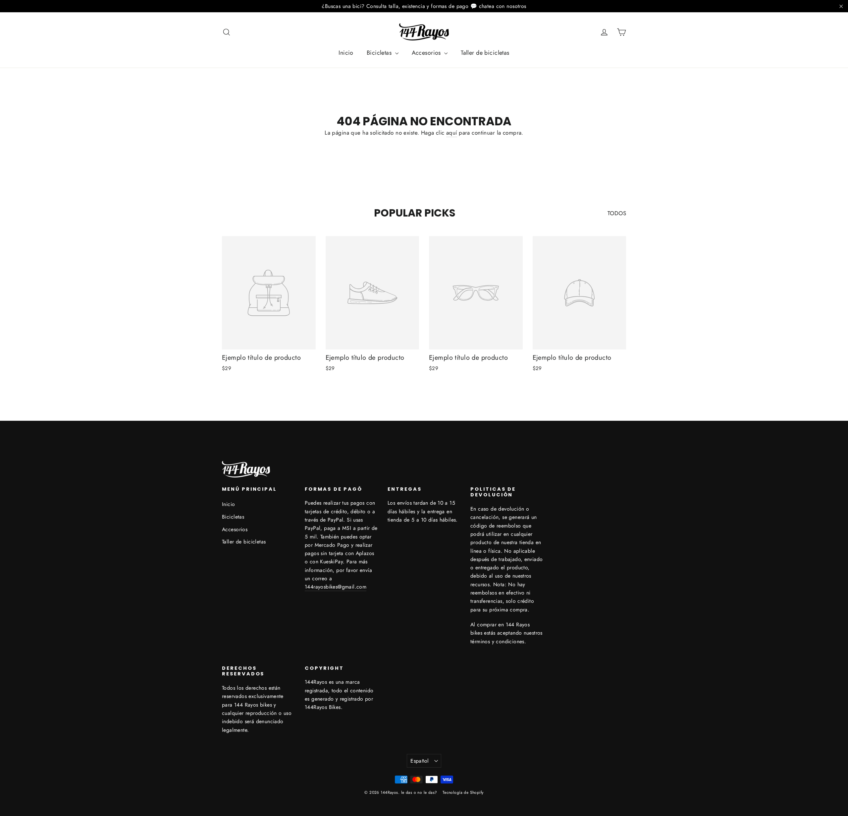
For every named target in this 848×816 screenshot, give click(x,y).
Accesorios (427, 52)
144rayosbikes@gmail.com (335, 587)
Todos (617, 213)
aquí (451, 133)
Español (419, 761)
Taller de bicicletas (485, 52)
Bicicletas (380, 52)
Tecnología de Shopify (463, 792)
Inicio (346, 52)
